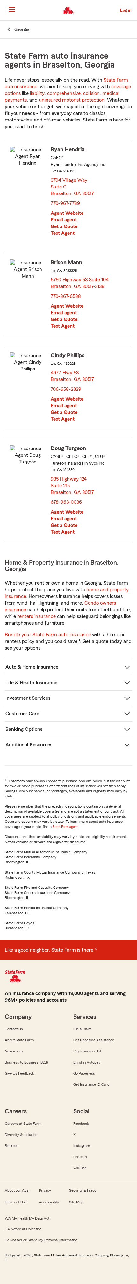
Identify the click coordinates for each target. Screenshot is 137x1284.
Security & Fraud (83, 1190)
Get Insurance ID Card (91, 1084)
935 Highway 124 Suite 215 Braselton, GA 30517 (73, 485)
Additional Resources (28, 744)
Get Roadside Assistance (93, 1040)
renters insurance (36, 616)
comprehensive (64, 93)
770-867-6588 (66, 296)
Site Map (76, 1202)
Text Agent (63, 233)
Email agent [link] (64, 219)
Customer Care (22, 713)
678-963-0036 (66, 502)
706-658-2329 (66, 389)
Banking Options (23, 729)
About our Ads (17, 1190)
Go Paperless (84, 1073)
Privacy (45, 1190)
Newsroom (14, 1051)
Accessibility (49, 1202)
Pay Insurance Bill (87, 1051)
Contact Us (14, 1029)
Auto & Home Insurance (31, 667)
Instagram (81, 1146)
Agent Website (67, 213)
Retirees (11, 1146)
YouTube (80, 1168)
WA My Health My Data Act (27, 1218)
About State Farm (19, 1040)
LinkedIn (80, 1157)
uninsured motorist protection (72, 99)
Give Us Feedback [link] (19, 1073)
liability (37, 93)
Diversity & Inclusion (21, 1135)
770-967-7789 (65, 203)
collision (91, 93)
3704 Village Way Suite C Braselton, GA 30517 (73, 187)
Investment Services (27, 698)
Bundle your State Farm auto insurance (48, 634)
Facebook (81, 1123)
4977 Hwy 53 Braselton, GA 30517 (73, 376)
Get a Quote (64, 226)
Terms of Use (16, 1202)
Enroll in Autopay (86, 1062)
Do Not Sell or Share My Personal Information (41, 1240)
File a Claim (82, 1029)
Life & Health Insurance (31, 682)
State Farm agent (65, 827)
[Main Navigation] (12, 9)
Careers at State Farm (23, 1123)
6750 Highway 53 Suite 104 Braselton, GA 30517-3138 (80, 283)
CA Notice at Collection (23, 1229)
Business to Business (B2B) (26, 1062)
